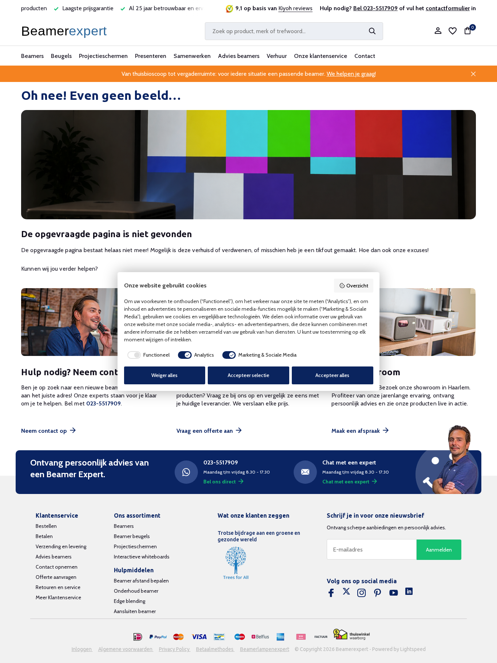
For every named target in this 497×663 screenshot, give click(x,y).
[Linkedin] (409, 593)
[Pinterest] (377, 593)
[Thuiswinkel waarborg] (351, 634)
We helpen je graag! (351, 73)
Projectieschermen (103, 55)
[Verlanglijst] (453, 31)
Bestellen (46, 526)
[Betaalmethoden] (138, 637)
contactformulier (448, 8)
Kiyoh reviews (295, 8)
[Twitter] (346, 593)
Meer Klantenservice (58, 597)
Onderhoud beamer (136, 591)
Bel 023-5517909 (375, 8)
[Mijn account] (437, 31)
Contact (364, 55)
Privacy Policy (175, 649)
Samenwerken (192, 55)
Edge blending (129, 601)
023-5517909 (103, 403)
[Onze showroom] (403, 322)
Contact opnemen (56, 567)
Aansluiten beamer (135, 611)
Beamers (32, 55)
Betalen (44, 536)
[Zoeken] (372, 31)
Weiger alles (164, 375)
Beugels (61, 55)
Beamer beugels (132, 536)
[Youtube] (393, 593)
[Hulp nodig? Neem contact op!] (93, 322)
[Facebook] (331, 593)
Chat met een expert (345, 481)
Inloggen (82, 649)
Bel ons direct (219, 481)
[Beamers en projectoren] (65, 31)
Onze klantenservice (320, 55)
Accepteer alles (332, 375)
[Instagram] (361, 593)
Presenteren (150, 55)
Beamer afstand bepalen (141, 580)
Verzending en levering (61, 546)
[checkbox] (147, 355)
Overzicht (357, 285)
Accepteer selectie (248, 375)
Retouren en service (58, 587)
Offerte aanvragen (56, 577)
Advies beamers (238, 55)
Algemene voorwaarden (126, 649)
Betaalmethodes (215, 649)
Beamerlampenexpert (264, 649)
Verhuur (277, 55)
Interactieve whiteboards (142, 556)
